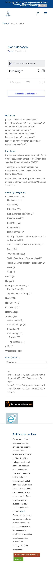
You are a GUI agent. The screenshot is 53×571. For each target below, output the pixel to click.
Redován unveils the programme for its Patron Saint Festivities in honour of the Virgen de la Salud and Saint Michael (26, 158)
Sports (10, 249)
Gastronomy (12, 334)
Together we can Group (17, 294)
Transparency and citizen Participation (24, 263)
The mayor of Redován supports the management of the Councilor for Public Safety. (23, 170)
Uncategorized (12, 351)
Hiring (8, 281)
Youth (9, 272)
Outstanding (10, 307)
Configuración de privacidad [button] (26, 555)
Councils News (12, 197)
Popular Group (14, 289)
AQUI (22, 511)
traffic (7, 346)
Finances (11, 227)
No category (10, 303)
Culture (10, 205)
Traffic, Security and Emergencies (22, 258)
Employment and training (18, 214)
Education (11, 209)
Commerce (12, 200)
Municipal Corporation (15, 286)
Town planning (14, 254)
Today (27, 82)
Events (10, 51)
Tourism (8, 316)
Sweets (12, 337)
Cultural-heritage (15, 324)
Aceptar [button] (18, 559)
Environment (13, 218)
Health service (13, 232)
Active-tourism (13, 320)
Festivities (11, 223)
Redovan (9, 312)
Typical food (14, 342)
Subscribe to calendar (25, 93)
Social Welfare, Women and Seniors (23, 245)
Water (9, 267)
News (8, 298)
